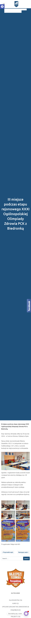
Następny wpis (23, 552)
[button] (2, 6)
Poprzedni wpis (8, 552)
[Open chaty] (26, 613)
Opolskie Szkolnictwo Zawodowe (14, 606)
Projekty (14, 616)
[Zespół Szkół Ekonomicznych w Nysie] (16, 4)
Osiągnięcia (15, 610)
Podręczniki (14, 613)
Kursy (14, 603)
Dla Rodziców (14, 600)
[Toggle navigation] (3, 4)
